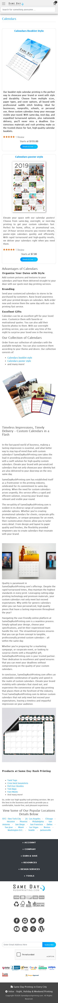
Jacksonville (45, 830)
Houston (11, 821)
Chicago (49, 818)
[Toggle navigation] (3, 3)
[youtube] (17, 929)
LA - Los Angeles (32, 818)
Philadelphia (38, 821)
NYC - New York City (11, 818)
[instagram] (25, 921)
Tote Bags (11, 789)
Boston (47, 827)
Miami (21, 827)
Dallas (49, 824)
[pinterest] (33, 929)
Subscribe (49, 945)
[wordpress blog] (41, 929)
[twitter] (33, 921)
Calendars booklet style (19, 357)
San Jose (9, 827)
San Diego (20, 824)
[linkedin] (25, 929)
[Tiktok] (41, 921)
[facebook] (17, 921)
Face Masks (12, 792)
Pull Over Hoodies (15, 786)
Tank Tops (12, 780)
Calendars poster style (19, 361)
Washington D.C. (15, 830)
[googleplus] (6, 967)
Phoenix (23, 821)
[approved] (32, 975)
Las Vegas (33, 827)
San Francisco (36, 824)
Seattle (31, 830)
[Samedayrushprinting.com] (15, 4)
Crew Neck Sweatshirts (17, 783)
